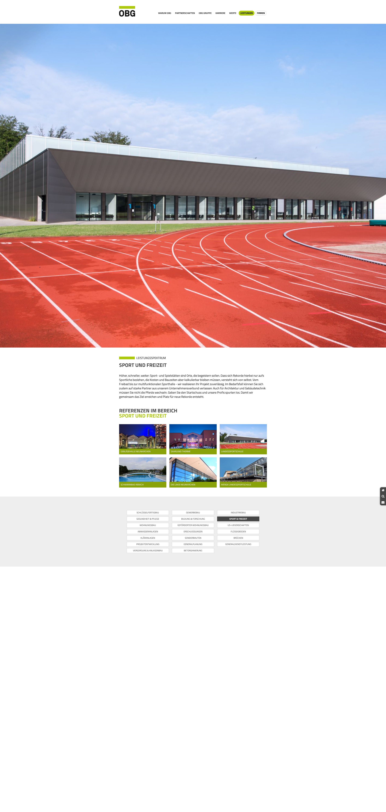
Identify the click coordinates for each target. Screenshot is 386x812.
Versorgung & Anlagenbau (148, 550)
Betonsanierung (193, 550)
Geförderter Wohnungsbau (193, 525)
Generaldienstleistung (238, 544)
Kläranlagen (148, 538)
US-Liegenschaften (238, 525)
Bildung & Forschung (193, 519)
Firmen (261, 13)
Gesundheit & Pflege (147, 519)
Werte (232, 13)
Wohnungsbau (148, 525)
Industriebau (238, 512)
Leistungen (246, 13)
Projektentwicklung (147, 544)
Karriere (220, 13)
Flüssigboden (238, 531)
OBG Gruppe (205, 13)
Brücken (238, 538)
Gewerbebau (193, 512)
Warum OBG (164, 13)
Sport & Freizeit (238, 519)
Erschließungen (193, 531)
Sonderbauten (193, 538)
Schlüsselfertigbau (148, 512)
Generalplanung (193, 544)
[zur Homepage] (127, 12)
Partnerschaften (185, 13)
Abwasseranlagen (148, 531)
